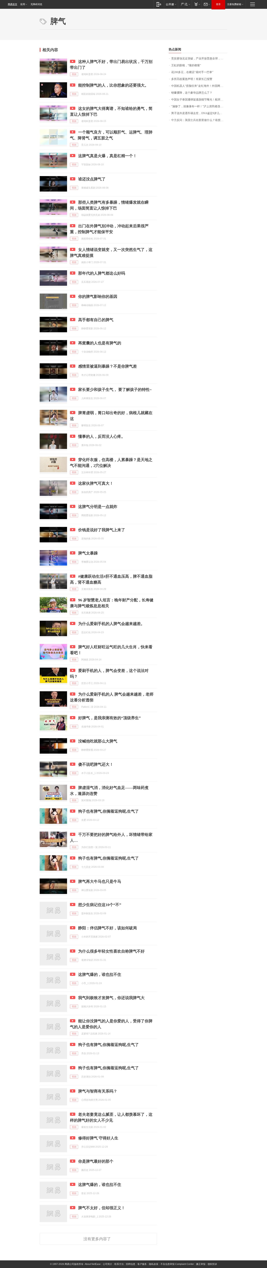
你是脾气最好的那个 (95, 1161)
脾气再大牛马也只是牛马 (99, 881)
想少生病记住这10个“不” (99, 905)
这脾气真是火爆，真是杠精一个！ (107, 156)
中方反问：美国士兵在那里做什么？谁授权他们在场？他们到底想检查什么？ (199, 120)
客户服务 (142, 1264)
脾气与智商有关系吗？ (97, 1091)
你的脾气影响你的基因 (97, 296)
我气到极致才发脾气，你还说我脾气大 (111, 998)
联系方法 (119, 1264)
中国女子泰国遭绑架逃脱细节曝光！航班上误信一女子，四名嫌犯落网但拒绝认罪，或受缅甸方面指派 (199, 99)
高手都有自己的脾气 (95, 320)
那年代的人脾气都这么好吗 (101, 273)
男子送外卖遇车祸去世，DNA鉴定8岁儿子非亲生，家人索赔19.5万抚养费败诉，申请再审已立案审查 (199, 113)
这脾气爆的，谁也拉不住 (99, 974)
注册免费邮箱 (234, 4)
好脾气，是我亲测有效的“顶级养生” (109, 718)
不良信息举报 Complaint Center (177, 1264)
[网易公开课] (171, 4)
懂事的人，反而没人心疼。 (101, 436)
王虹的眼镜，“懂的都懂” (186, 65)
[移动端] (159, 4)
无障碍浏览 (36, 4)
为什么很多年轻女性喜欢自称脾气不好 (111, 951)
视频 (74, 74)
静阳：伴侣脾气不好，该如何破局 (107, 928)
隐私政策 (153, 1264)
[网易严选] (185, 4)
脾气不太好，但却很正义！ (101, 1208)
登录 (218, 4)
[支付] (197, 4)
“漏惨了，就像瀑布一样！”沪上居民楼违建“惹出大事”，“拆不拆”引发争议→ (199, 106)
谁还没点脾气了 (92, 179)
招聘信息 (130, 1264)
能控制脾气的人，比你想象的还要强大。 (113, 85)
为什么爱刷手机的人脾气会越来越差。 (111, 623)
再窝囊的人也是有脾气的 (99, 343)
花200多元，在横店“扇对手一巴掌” (192, 72)
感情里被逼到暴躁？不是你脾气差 (107, 366)
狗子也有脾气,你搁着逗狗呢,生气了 (108, 811)
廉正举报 (200, 1264)
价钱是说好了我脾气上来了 (101, 530)
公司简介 (107, 1264)
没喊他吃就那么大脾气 (97, 741)
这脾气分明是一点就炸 (97, 506)
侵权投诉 (212, 1264)
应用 (22, 4)
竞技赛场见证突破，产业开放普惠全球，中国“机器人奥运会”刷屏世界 (199, 58)
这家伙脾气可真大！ (95, 483)
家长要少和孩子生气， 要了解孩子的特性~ (114, 389)
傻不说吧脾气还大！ (95, 764)
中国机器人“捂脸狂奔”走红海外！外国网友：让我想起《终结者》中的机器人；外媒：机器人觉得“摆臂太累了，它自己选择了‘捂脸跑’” (199, 85)
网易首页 (12, 4)
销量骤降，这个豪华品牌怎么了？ (191, 92)
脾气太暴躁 (88, 553)
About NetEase (93, 1264)
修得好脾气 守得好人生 (98, 1138)
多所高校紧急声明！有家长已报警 (191, 79)
